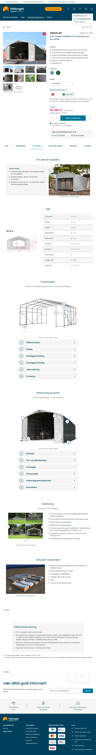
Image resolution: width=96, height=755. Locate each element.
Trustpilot (6, 610)
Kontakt (5, 728)
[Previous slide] (2, 48)
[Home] (4, 27)
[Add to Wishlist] (90, 118)
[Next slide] (46, 48)
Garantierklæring (31, 737)
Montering (73, 146)
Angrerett (29, 740)
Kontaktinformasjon (32, 728)
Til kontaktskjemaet (83, 19)
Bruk (6, 146)
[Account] (74, 9)
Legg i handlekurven (73, 118)
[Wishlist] (80, 9)
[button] (86, 9)
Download (67, 522)
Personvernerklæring (33, 734)
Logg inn (88, 691)
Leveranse (87, 146)
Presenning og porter (56, 146)
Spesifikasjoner (21, 146)
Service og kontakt (53, 9)
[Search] (68, 9)
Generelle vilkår (31, 731)
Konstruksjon (37, 146)
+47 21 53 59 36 (83, 101)
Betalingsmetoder (32, 743)
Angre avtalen (7, 731)
